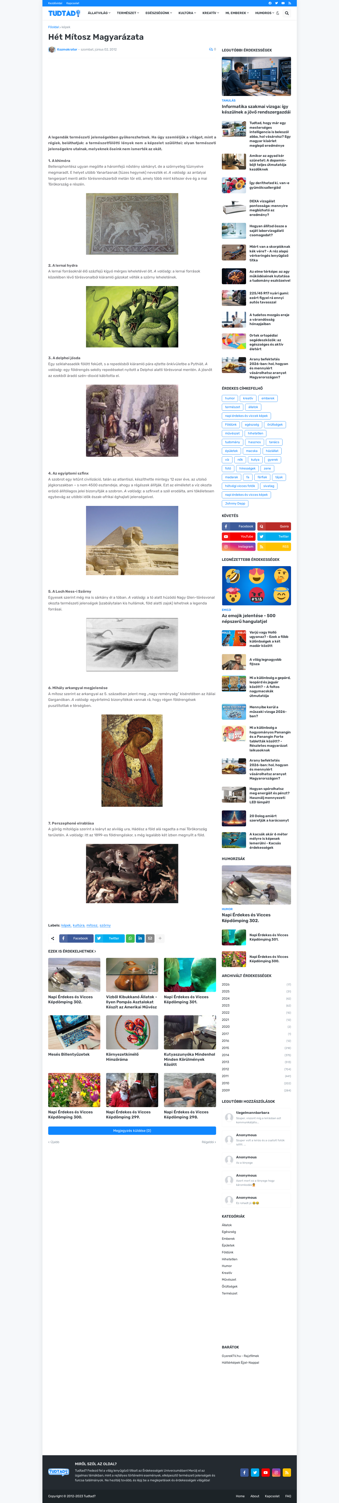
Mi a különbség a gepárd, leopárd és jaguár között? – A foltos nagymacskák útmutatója (270, 687)
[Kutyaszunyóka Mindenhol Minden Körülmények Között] (190, 1032)
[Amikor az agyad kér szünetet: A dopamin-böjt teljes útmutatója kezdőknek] (234, 162)
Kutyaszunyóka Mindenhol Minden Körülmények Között (189, 1059)
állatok (253, 407)
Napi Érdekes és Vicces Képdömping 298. (186, 1114)
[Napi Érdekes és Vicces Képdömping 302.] (74, 975)
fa (247, 477)
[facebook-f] (244, 1472)
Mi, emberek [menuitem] (236, 13)
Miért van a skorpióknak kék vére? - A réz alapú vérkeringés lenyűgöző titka (270, 253)
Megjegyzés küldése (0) (132, 1131)
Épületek (228, 1245)
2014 (256, 1055)
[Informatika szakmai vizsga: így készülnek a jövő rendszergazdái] (256, 76)
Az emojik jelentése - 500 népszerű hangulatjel (249, 618)
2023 (256, 1005)
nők (240, 460)
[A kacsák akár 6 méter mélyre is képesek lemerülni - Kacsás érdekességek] (234, 840)
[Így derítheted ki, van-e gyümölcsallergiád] (234, 185)
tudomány (232, 442)
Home (240, 1496)
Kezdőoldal (55, 3)
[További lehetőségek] (160, 938)
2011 (256, 1076)
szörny (105, 925)
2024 (256, 999)
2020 (256, 1027)
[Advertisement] (132, 96)
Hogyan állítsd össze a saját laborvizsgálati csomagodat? (268, 230)
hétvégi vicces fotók (240, 486)
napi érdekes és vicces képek (246, 495)
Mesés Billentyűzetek (69, 1054)
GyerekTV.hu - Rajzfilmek (240, 1356)
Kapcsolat (72, 3)
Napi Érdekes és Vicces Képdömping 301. (186, 999)
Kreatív (227, 1273)
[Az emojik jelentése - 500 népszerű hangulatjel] (256, 585)
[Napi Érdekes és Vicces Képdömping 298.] (190, 1090)
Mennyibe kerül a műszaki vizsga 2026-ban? (268, 711)
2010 (256, 1083)
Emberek (228, 1239)
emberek (268, 398)
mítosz (92, 925)
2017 (256, 1034)
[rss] (289, 3)
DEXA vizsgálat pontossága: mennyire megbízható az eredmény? (269, 208)
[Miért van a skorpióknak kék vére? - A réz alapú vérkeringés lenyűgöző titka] (234, 252)
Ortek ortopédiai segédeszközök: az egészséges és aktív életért (266, 342)
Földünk (231, 425)
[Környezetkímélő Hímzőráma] (132, 1032)
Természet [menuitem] (126, 13)
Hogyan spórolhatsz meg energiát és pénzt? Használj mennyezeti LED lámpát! (270, 795)
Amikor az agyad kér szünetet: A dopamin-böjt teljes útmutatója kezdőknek (268, 162)
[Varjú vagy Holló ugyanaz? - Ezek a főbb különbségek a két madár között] (234, 638)
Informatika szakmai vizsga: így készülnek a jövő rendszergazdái (256, 109)
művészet (232, 433)
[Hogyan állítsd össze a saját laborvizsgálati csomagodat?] (234, 231)
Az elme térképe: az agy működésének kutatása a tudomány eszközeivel (270, 276)
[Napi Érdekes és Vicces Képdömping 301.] (190, 975)
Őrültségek (230, 1286)
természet (232, 407)
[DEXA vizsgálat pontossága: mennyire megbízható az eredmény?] (234, 207)
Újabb (55, 1142)
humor (230, 398)
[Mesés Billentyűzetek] (74, 1032)
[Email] (150, 938)
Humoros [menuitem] (263, 13)
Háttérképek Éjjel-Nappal (240, 1363)
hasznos (254, 442)
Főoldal (53, 27)
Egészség (229, 1232)
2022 (256, 1013)
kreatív (248, 398)
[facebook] (270, 3)
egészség (252, 425)
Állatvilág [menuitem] (98, 13)
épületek (231, 451)
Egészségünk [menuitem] (157, 13)
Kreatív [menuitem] (209, 13)
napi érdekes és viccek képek (246, 416)
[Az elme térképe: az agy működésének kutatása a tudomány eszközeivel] (234, 276)
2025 (256, 991)
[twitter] (276, 3)
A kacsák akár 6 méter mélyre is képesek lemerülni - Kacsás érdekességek (269, 841)
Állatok (227, 1225)
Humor (227, 1266)
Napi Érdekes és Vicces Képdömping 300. (70, 1114)
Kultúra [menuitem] (185, 13)
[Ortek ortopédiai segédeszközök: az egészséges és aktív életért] (234, 341)
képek (66, 27)
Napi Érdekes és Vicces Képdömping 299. (128, 1114)
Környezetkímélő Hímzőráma (122, 1057)
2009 (256, 1090)
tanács (274, 442)
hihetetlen (255, 433)
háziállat (272, 451)
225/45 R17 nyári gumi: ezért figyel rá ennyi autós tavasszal (269, 297)
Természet (229, 1293)
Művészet (229, 1280)
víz (227, 460)
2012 (256, 1069)
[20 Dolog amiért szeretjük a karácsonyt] (234, 818)
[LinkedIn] (140, 938)
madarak (231, 477)
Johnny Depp (235, 503)
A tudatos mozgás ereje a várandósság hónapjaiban (269, 319)
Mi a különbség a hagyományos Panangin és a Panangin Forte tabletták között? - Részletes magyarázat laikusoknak (270, 739)
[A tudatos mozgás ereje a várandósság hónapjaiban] (234, 320)
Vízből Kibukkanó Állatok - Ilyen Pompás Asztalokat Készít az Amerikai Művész (131, 1002)
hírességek (247, 468)
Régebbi (208, 1142)
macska (252, 451)
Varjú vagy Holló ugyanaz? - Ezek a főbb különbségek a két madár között (269, 639)
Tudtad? (89, 1496)
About (254, 1496)
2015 (256, 1048)
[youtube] (283, 3)
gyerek (273, 460)
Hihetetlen (229, 1259)
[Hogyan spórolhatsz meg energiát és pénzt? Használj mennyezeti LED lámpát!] (234, 795)
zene (267, 468)
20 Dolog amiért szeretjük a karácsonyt (269, 818)
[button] (278, 13)
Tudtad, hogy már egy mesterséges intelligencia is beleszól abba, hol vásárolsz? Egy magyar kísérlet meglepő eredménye (270, 134)
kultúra (78, 925)
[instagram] (276, 1472)
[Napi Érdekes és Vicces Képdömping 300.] (74, 1090)
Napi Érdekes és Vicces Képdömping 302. (70, 999)
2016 (256, 1041)
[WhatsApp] (130, 938)
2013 (256, 1062)
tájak (279, 477)
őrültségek (275, 425)
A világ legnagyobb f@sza (265, 661)
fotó (228, 468)
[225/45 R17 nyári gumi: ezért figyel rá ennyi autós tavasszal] (234, 298)
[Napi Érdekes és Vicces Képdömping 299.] (132, 1090)
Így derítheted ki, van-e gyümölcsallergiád (269, 185)
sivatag (268, 486)
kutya (255, 460)
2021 (256, 1020)
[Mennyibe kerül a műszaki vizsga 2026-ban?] (234, 712)
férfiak (262, 477)
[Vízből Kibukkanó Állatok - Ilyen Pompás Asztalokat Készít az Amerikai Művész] (132, 975)
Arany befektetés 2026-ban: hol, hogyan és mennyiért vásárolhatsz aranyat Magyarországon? (269, 368)
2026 (256, 984)
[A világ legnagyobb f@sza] (234, 662)
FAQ (288, 1496)
